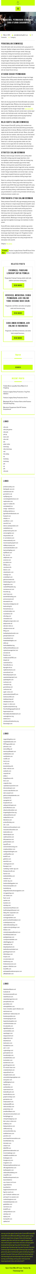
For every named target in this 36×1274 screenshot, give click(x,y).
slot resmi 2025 (29, 108)
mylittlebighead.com (8, 1082)
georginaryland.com (8, 635)
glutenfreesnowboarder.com (11, 1150)
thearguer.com (7, 866)
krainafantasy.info (8, 766)
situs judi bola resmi (26, 1256)
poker (16, 1233)
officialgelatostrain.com (9, 1167)
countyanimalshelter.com (10, 939)
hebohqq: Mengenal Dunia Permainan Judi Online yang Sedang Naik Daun (18, 298)
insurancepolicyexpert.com (10, 543)
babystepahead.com (8, 947)
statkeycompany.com (9, 545)
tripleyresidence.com (9, 1126)
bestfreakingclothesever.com (11, 910)
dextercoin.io (6, 718)
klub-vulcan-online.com (9, 1121)
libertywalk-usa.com (8, 489)
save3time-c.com (8, 521)
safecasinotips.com (8, 1106)
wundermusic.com (8, 1062)
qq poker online (21, 1259)
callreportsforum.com (9, 1211)
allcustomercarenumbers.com (11, 1114)
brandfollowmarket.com (9, 934)
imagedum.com (7, 1163)
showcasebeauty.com (9, 540)
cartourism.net (7, 689)
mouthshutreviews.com (9, 1023)
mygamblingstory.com (9, 739)
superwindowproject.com (10, 677)
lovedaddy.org (7, 888)
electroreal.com (7, 1011)
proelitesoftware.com (9, 1111)
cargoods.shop (7, 783)
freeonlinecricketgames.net (10, 604)
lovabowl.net (6, 992)
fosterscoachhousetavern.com (11, 827)
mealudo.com (7, 878)
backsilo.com (7, 903)
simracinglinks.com (8, 533)
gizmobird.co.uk (7, 494)
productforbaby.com (8, 822)
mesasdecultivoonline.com (10, 829)
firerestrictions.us (8, 609)
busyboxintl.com (7, 802)
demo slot (6, 437)
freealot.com (6, 1084)
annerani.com (7, 560)
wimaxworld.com (7, 601)
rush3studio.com (8, 756)
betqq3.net (6, 660)
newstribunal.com (8, 996)
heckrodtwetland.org (8, 645)
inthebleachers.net (8, 701)
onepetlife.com (7, 1175)
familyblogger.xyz (8, 1116)
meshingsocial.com (8, 864)
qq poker (18, 1245)
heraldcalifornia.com (9, 1094)
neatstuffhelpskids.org (9, 587)
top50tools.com (7, 552)
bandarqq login (11, 1245)
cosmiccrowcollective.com (10, 790)
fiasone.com (6, 873)
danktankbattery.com (9, 876)
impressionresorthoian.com (11, 908)
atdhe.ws (5, 643)
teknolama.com (7, 820)
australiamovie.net (8, 491)
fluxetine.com (7, 655)
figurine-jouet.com (8, 1192)
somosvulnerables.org (9, 1131)
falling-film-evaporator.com (10, 912)
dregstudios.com (8, 584)
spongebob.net (7, 800)
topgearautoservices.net (10, 1189)
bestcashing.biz (7, 606)
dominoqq (6, 446)
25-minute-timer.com (9, 1067)
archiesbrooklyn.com (9, 611)
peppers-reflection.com (9, 966)
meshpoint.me (7, 798)
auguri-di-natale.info (9, 504)
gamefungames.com (9, 1065)
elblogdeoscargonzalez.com (11, 621)
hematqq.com (12, 1259)
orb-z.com (6, 825)
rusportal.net (6, 773)
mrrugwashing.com (8, 893)
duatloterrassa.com (8, 1133)
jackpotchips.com (8, 1109)
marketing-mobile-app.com (10, 868)
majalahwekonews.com (9, 741)
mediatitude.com (7, 528)
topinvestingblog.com (9, 550)
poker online (6, 444)
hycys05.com (7, 844)
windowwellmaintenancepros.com (12, 971)
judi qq (5, 434)
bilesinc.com (6, 570)
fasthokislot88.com (8, 1104)
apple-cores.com (8, 692)
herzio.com (6, 761)
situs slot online (16, 1261)
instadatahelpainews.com (10, 1202)
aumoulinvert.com (8, 672)
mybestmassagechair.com (10, 650)
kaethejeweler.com (8, 1170)
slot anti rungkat (19, 1240)
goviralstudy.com (8, 687)
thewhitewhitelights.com (10, 640)
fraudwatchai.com (8, 1045)
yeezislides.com (7, 1004)
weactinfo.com (7, 861)
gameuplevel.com (8, 1053)
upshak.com (6, 900)
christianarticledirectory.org (11, 721)
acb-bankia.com (7, 895)
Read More (18, 285)
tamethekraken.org (8, 1141)
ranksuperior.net (7, 944)
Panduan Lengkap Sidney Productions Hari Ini (15, 397)
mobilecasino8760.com (9, 657)
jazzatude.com (7, 562)
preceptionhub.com (8, 1001)
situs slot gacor (15, 1238)
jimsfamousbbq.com (8, 486)
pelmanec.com (7, 746)
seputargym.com (8, 1033)
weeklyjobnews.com (8, 937)
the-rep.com (6, 555)
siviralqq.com (7, 905)
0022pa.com (6, 565)
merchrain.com (7, 1207)
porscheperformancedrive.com (11, 1138)
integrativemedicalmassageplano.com (13, 890)
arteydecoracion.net (8, 628)
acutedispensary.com (9, 922)
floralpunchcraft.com (9, 871)
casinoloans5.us (7, 662)
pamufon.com (7, 1136)
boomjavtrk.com (7, 1219)
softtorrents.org (7, 1128)
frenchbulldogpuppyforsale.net (11, 709)
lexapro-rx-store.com (9, 704)
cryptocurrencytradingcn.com (11, 927)
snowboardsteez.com (9, 849)
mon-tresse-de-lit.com (9, 1182)
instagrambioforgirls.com (10, 851)
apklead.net (6, 1221)
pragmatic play (5, 1240)
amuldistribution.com (9, 1057)
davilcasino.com (7, 1043)
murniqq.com (4, 1259)
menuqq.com (4, 1233)
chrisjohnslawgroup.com (10, 1119)
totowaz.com (6, 929)
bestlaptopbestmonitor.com (10, 633)
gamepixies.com (7, 1099)
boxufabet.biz (7, 1187)
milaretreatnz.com (8, 572)
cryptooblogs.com (8, 1050)
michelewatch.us (8, 506)
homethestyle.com (8, 1055)
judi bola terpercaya (25, 1254)
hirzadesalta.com (8, 1026)
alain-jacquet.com (8, 793)
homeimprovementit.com (10, 994)
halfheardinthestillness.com (11, 648)
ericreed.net (6, 653)
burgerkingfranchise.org (10, 812)
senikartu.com (7, 771)
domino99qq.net (7, 749)
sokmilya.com (7, 1214)
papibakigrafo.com (8, 679)
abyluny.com (6, 1216)
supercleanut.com (8, 1089)
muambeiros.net (7, 613)
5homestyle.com (7, 723)
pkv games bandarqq (10, 1252)
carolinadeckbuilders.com (10, 547)
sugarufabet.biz (7, 1184)
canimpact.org (7, 684)
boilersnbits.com (7, 832)
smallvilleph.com (7, 577)
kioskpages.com (7, 1158)
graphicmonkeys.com (9, 1097)
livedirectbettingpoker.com (10, 883)
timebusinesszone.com (9, 964)
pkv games (11, 1233)
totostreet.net (7, 1040)
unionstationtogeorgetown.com (11, 1077)
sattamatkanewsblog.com (10, 925)
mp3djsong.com (7, 496)
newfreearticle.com (8, 837)
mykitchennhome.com (9, 670)
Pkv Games (9, 243)
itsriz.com (6, 781)
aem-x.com (6, 1048)
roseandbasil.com (8, 638)
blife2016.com (7, 1148)
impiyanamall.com (8, 1036)
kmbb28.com (6, 1209)
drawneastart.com (8, 1101)
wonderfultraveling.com (9, 596)
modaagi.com (7, 574)
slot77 (22, 1261)
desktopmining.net (8, 699)
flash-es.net (6, 898)
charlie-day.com (7, 881)
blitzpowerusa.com (8, 839)
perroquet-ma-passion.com (11, 1197)
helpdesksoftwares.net (9, 989)
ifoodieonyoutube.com (9, 1016)
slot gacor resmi (11, 1242)
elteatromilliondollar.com (10, 810)
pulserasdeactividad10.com (10, 694)
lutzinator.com (7, 1143)
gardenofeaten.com (8, 842)
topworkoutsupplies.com (10, 1021)
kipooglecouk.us (7, 667)
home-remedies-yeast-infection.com (13, 1009)
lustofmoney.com (8, 961)
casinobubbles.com (8, 1031)
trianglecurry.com (8, 1160)
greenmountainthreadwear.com (12, 920)
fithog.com (6, 631)
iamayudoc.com (7, 1080)
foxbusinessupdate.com (9, 886)
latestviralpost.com (8, 834)
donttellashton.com (8, 754)
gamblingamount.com (9, 952)
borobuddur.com (7, 1060)
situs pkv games (7, 429)
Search (18, 354)
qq (4, 456)
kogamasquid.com (8, 711)
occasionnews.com (8, 959)
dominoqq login (6, 1249)
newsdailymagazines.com (10, 999)
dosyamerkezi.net (8, 535)
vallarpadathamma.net (9, 815)
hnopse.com (6, 956)
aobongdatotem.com (9, 1006)
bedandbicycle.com (8, 1092)
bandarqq (6, 459)
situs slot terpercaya (25, 1238)
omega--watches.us (8, 508)
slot (4, 451)
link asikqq (6, 454)
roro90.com (6, 759)
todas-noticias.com (8, 768)
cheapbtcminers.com (9, 1075)
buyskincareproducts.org (10, 706)
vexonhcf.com (7, 523)
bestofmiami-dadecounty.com (11, 1014)
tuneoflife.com (7, 969)
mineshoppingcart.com (9, 1018)
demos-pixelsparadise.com (10, 526)
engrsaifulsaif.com (8, 1072)
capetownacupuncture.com (10, 785)
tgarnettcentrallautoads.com (11, 513)
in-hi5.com (6, 763)
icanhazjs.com (7, 682)
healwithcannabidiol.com (10, 1155)
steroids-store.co (8, 626)
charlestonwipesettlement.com (11, 932)
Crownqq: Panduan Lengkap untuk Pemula (18, 271)
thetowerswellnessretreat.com (11, 1165)
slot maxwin (7, 1238)
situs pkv (5, 427)
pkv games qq (27, 1236)
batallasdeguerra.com (9, 582)
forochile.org (6, 591)
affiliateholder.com (8, 973)
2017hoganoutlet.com (9, 744)
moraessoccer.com (8, 589)
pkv (4, 442)
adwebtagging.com (8, 942)
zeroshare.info (7, 567)
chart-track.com (7, 594)
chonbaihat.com (7, 618)
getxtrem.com (7, 859)
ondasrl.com (6, 1145)
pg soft (21, 1236)
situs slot (5, 439)
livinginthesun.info (8, 778)
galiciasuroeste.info (8, 579)
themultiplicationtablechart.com (12, 714)
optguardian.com (8, 1038)
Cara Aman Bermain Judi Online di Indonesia (18, 324)
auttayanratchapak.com (9, 805)
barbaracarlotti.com (8, 697)
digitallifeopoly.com (8, 1028)
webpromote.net (7, 623)
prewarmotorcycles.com (10, 530)
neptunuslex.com (8, 501)
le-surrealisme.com (8, 538)
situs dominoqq (7, 449)
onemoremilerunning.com (10, 846)
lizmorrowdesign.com (9, 1153)
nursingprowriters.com (9, 917)
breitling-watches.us (9, 511)
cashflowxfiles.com (8, 854)
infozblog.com (7, 616)
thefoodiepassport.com (9, 675)
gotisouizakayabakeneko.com (11, 795)
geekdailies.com (7, 1204)
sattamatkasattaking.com (10, 1172)
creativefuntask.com (8, 1070)
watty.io (5, 776)
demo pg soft (15, 1254)
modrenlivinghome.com (9, 1199)
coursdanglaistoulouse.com (11, 499)
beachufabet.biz (7, 1180)
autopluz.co (6, 518)
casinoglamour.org (8, 716)
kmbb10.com (6, 856)
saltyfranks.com (7, 557)
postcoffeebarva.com (9, 807)
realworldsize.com (8, 817)
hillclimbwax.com (8, 954)
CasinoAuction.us (8, 665)
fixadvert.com (7, 516)
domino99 (25, 1233)
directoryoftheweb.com (9, 751)
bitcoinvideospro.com (9, 788)
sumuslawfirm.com (8, 915)
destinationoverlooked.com (10, 949)
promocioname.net (8, 599)
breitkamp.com (7, 1123)
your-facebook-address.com (11, 1194)
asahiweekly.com (8, 1087)
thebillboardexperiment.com (11, 1177)
